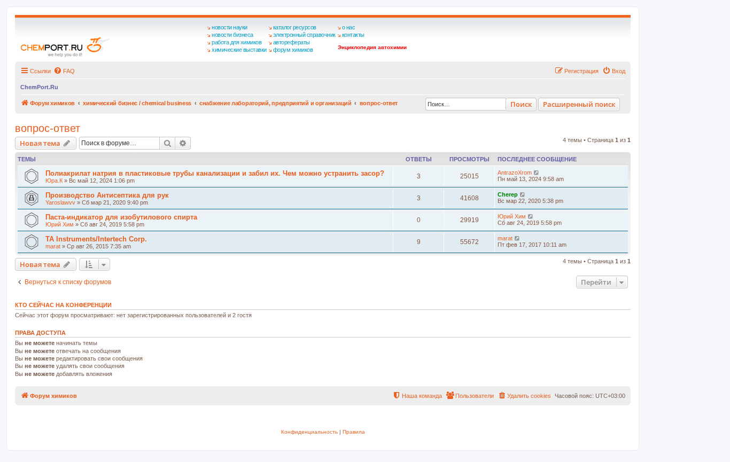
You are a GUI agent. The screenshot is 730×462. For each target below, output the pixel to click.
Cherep (508, 194)
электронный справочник (304, 35)
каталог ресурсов (294, 27)
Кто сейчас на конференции (63, 305)
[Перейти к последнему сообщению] (536, 172)
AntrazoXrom (515, 172)
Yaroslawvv (60, 202)
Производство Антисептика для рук (107, 195)
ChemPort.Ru (39, 87)
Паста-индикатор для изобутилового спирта (121, 217)
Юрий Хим (59, 224)
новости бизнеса (232, 35)
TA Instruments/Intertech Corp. (96, 239)
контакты (353, 35)
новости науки (229, 27)
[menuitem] (64, 71)
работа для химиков (236, 42)
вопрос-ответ (47, 128)
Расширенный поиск (579, 104)
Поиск (521, 104)
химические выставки (239, 49)
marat (52, 246)
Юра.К (54, 180)
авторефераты (291, 42)
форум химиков (293, 49)
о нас (348, 27)
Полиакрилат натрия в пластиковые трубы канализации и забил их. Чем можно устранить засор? (214, 173)
